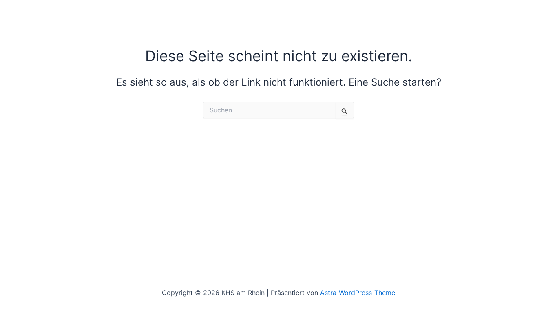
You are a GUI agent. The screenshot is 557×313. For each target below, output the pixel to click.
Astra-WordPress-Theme (357, 293)
